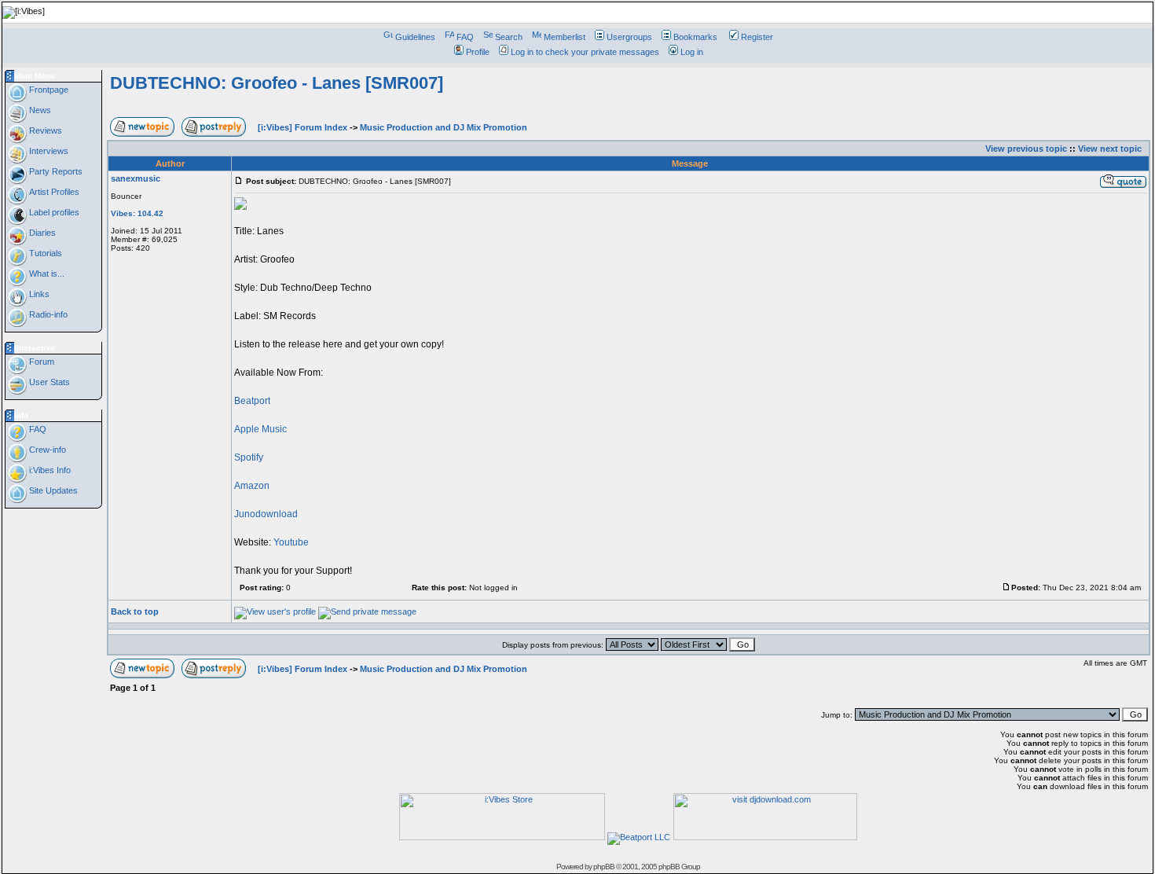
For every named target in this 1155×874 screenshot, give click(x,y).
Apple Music (260, 429)
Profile (478, 52)
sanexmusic (135, 178)
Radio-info (47, 314)
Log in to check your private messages (585, 52)
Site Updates (52, 490)
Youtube (291, 542)
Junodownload (266, 514)
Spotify (248, 457)
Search (508, 37)
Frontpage (47, 89)
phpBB (603, 866)
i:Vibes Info (49, 470)
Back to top (135, 611)
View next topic (1110, 148)
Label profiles (53, 212)
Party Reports (54, 171)
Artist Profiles (53, 191)
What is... (45, 273)
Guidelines (415, 37)
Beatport (252, 400)
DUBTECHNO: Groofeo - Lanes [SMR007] (276, 83)
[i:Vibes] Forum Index (302, 127)
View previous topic (1026, 148)
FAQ (465, 37)
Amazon (252, 485)
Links (38, 294)
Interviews (47, 151)
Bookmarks (695, 37)
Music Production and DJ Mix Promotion (443, 127)
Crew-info (46, 449)
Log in (691, 52)
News (39, 110)
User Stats (48, 382)
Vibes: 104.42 (137, 213)
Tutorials (44, 253)
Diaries (41, 232)
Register (757, 37)
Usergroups (629, 37)
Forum (40, 361)
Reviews (44, 130)
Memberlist (564, 37)
